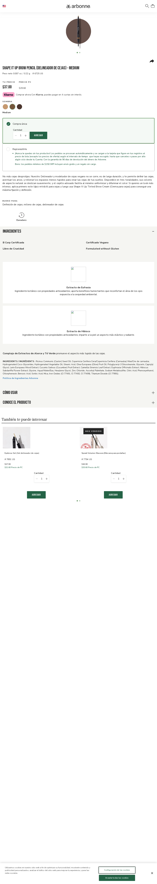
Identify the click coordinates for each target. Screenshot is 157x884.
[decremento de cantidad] (15, 135)
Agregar (38, 135)
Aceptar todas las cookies (116, 878)
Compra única (20, 124)
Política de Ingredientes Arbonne (20, 378)
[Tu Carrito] (153, 6)
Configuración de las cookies (117, 870)
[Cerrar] (152, 873)
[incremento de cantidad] (25, 135)
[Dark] (19, 107)
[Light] (5, 107)
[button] (5, 6)
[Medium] (12, 107)
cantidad (17, 130)
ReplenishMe (19, 149)
